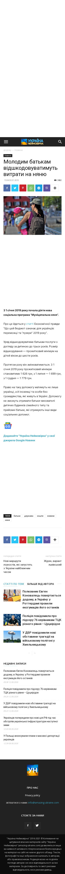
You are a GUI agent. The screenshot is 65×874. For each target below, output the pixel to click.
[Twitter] (14, 188)
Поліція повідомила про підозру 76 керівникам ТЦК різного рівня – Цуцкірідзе (42, 620)
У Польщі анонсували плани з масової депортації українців (31, 737)
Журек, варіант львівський (53, 562)
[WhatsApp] (30, 188)
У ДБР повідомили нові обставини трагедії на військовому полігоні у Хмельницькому (29, 705)
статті (30, 323)
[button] (5, 142)
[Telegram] (38, 188)
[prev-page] (29, 653)
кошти (40, 516)
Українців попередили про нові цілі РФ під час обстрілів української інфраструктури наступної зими (30, 721)
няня (7, 520)
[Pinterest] (22, 188)
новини (50, 516)
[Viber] (46, 188)
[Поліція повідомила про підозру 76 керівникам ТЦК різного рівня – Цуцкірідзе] (12, 620)
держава (28, 516)
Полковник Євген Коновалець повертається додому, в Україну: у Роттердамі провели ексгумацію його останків (42, 599)
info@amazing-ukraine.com (43, 802)
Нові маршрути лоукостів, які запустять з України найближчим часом (17, 566)
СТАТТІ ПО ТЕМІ (13, 584)
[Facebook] (6, 188)
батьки (17, 516)
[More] (55, 188)
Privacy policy (32, 795)
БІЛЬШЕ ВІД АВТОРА (40, 584)
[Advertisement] (32, 34)
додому (7, 150)
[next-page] (35, 653)
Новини (19, 150)
